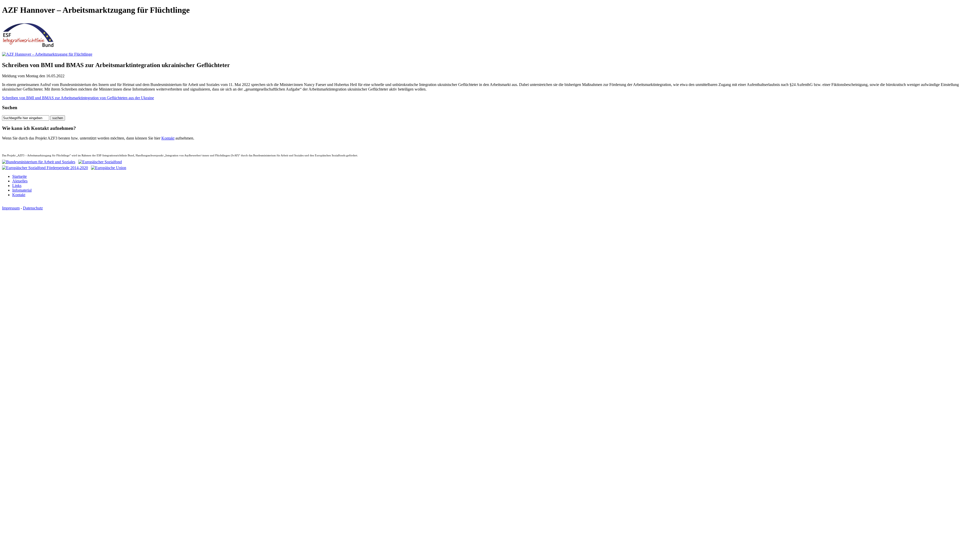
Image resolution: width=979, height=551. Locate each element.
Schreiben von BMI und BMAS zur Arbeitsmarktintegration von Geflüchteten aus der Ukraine (78, 98)
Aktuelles (20, 181)
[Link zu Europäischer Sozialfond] (100, 162)
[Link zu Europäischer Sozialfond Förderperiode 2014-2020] (45, 166)
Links (16, 185)
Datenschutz (33, 208)
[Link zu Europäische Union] (108, 166)
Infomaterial (22, 190)
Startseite (19, 176)
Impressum (11, 208)
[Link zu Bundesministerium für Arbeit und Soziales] (38, 162)
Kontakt (167, 138)
